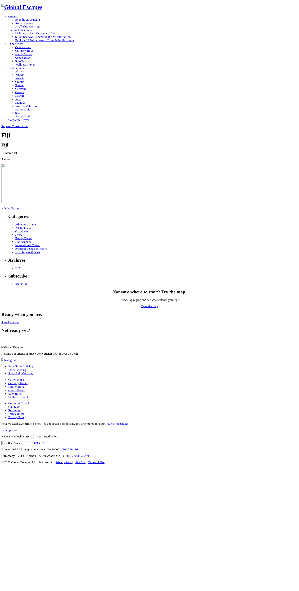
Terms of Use (16, 413)
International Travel (27, 245)
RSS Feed (21, 284)
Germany (20, 88)
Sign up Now (9, 430)
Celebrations (23, 47)
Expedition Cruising (27, 19)
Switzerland (22, 116)
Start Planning (10, 322)
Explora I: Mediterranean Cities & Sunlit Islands (44, 40)
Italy (18, 99)
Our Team (14, 407)
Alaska (19, 71)
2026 (18, 268)
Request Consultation (14, 126)
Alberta (19, 75)
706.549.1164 (71, 449)
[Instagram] (8, 360)
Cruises (12, 16)
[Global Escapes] (21, 7)
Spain (18, 113)
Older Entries (12, 208)
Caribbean (21, 231)
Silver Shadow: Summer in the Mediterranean (43, 37)
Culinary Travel (24, 50)
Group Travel (23, 57)
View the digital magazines (16, 339)
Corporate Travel (18, 120)
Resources (14, 410)
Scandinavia (22, 109)
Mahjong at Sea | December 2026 (35, 33)
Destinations (16, 68)
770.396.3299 (80, 456)
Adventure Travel (26, 224)
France (19, 85)
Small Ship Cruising (27, 26)
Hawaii (19, 95)
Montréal (20, 102)
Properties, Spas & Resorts (31, 248)
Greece (19, 92)
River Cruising (24, 23)
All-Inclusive (23, 228)
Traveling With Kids (27, 252)
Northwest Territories (28, 106)
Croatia (19, 82)
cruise (19, 235)
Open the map (149, 306)
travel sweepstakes (117, 423)
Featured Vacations (20, 30)
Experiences (15, 43)
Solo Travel (22, 61)
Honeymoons (23, 241)
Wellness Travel (25, 64)
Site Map (80, 462)
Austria (19, 78)
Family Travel (23, 54)
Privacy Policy (17, 417)
